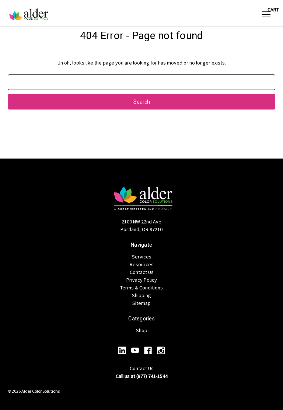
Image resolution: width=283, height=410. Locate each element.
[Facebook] (148, 350)
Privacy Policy (141, 280)
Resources (142, 264)
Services (141, 256)
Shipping (141, 295)
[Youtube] (135, 350)
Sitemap (141, 303)
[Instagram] (161, 350)
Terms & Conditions (141, 287)
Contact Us (142, 272)
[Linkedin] (122, 350)
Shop (141, 330)
